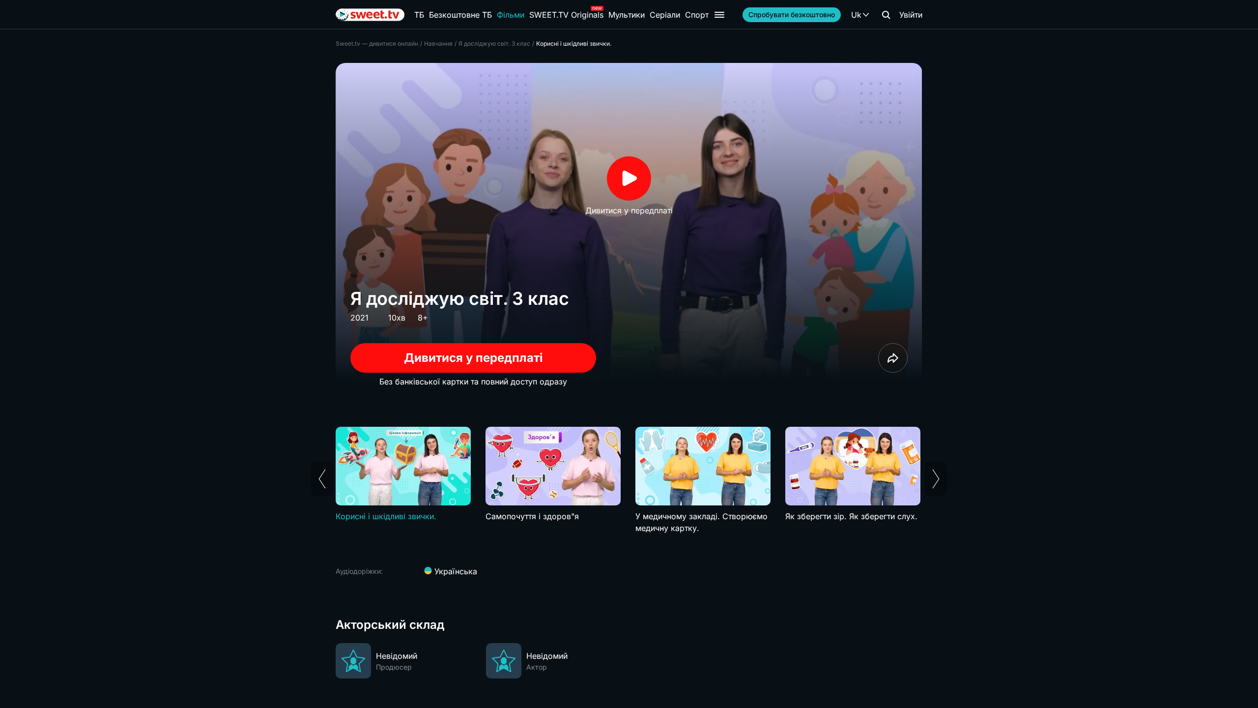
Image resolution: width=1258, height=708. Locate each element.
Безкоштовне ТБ (460, 15)
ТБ (419, 15)
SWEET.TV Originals (566, 15)
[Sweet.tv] (370, 14)
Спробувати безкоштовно (791, 14)
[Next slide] (936, 479)
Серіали (665, 15)
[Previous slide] (322, 479)
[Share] (893, 358)
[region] (629, 486)
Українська (454, 571)
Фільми (510, 15)
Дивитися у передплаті (473, 358)
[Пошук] (886, 15)
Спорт (697, 15)
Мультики (626, 15)
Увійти (910, 15)
